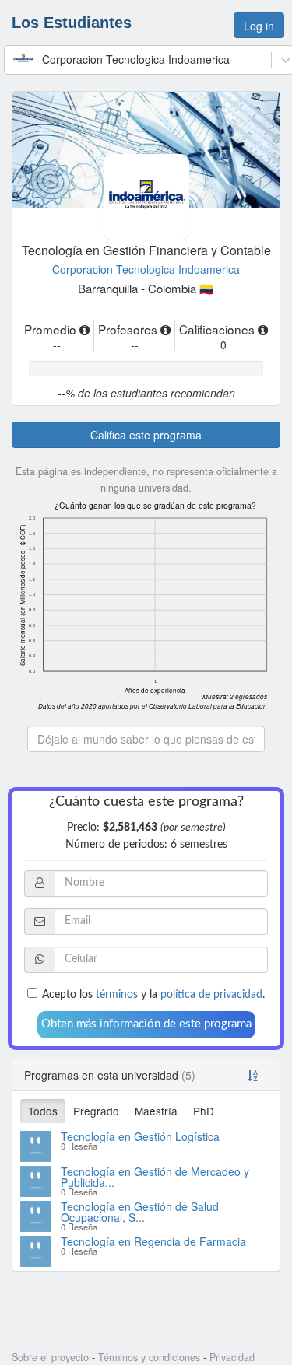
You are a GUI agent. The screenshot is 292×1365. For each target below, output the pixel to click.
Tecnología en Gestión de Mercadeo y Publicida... (155, 1177)
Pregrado (96, 1110)
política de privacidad (211, 994)
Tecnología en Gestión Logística (140, 1136)
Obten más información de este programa (146, 1024)
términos (117, 994)
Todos (43, 1110)
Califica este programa (146, 435)
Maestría (156, 1110)
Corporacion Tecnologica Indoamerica (146, 269)
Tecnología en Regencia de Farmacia (153, 1241)
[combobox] (14, 59)
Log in (259, 25)
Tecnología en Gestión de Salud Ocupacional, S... (140, 1212)
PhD (203, 1110)
